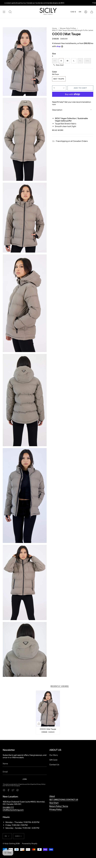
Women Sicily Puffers (68, 28)
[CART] (91, 12)
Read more (58, 130)
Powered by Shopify (29, 843)
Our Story (53, 755)
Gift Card (53, 760)
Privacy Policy (40, 784)
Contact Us (54, 764)
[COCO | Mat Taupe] (48, 708)
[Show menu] (4, 12)
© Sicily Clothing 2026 (11, 843)
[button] (10, 12)
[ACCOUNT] (85, 12)
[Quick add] (39, 723)
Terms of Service (11, 785)
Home (54, 28)
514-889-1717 (8, 807)
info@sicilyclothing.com (13, 810)
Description (57, 110)
